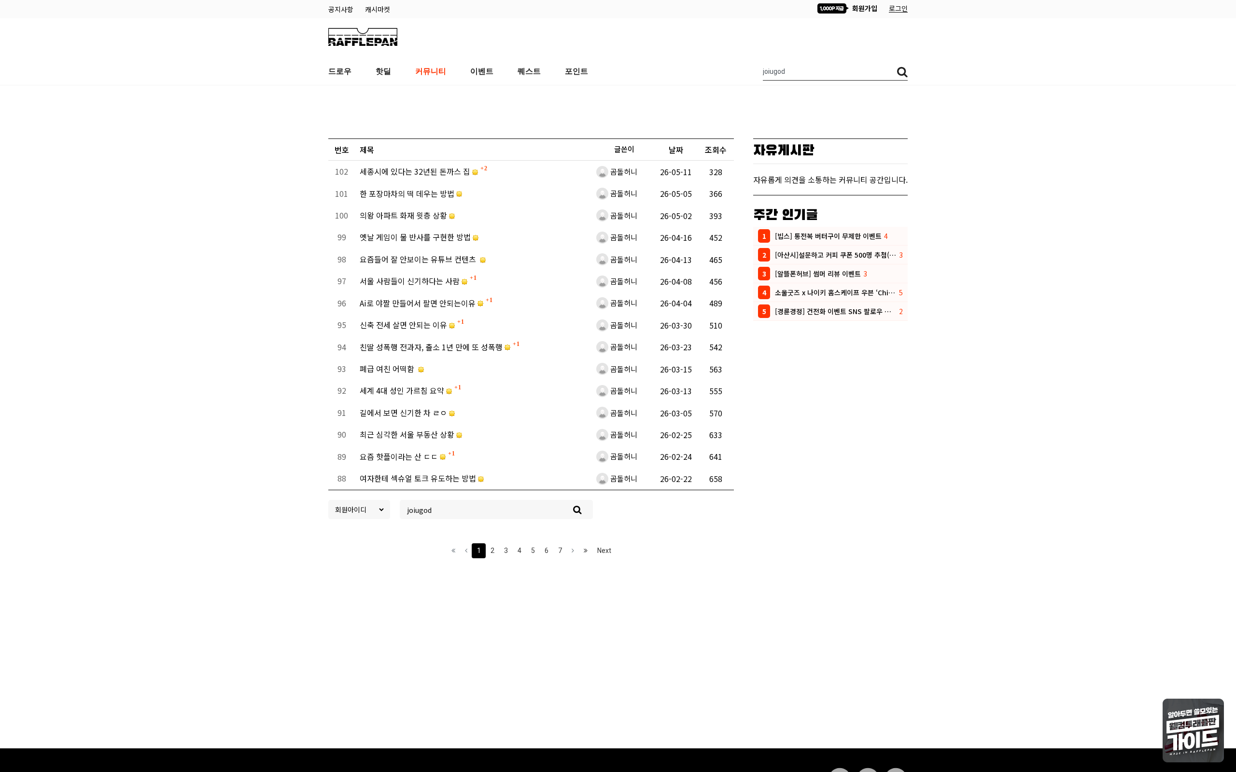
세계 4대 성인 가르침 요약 (403, 390)
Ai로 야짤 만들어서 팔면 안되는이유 (419, 303)
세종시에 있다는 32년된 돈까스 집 (416, 171)
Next (604, 550)
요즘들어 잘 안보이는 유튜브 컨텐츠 (420, 259)
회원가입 (863, 8)
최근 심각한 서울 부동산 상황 (408, 434)
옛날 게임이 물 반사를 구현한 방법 (416, 237)
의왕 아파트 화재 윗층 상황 (404, 215)
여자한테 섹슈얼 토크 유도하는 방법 (419, 478)
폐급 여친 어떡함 (389, 368)
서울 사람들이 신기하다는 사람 (411, 281)
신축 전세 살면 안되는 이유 (404, 325)
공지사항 (341, 9)
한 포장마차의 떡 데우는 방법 (408, 193)
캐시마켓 (377, 9)
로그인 (898, 8)
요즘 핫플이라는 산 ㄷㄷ (400, 456)
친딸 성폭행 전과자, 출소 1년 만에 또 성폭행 (432, 347)
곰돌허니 (623, 171)
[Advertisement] (618, 109)
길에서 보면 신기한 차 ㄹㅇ (404, 412)
